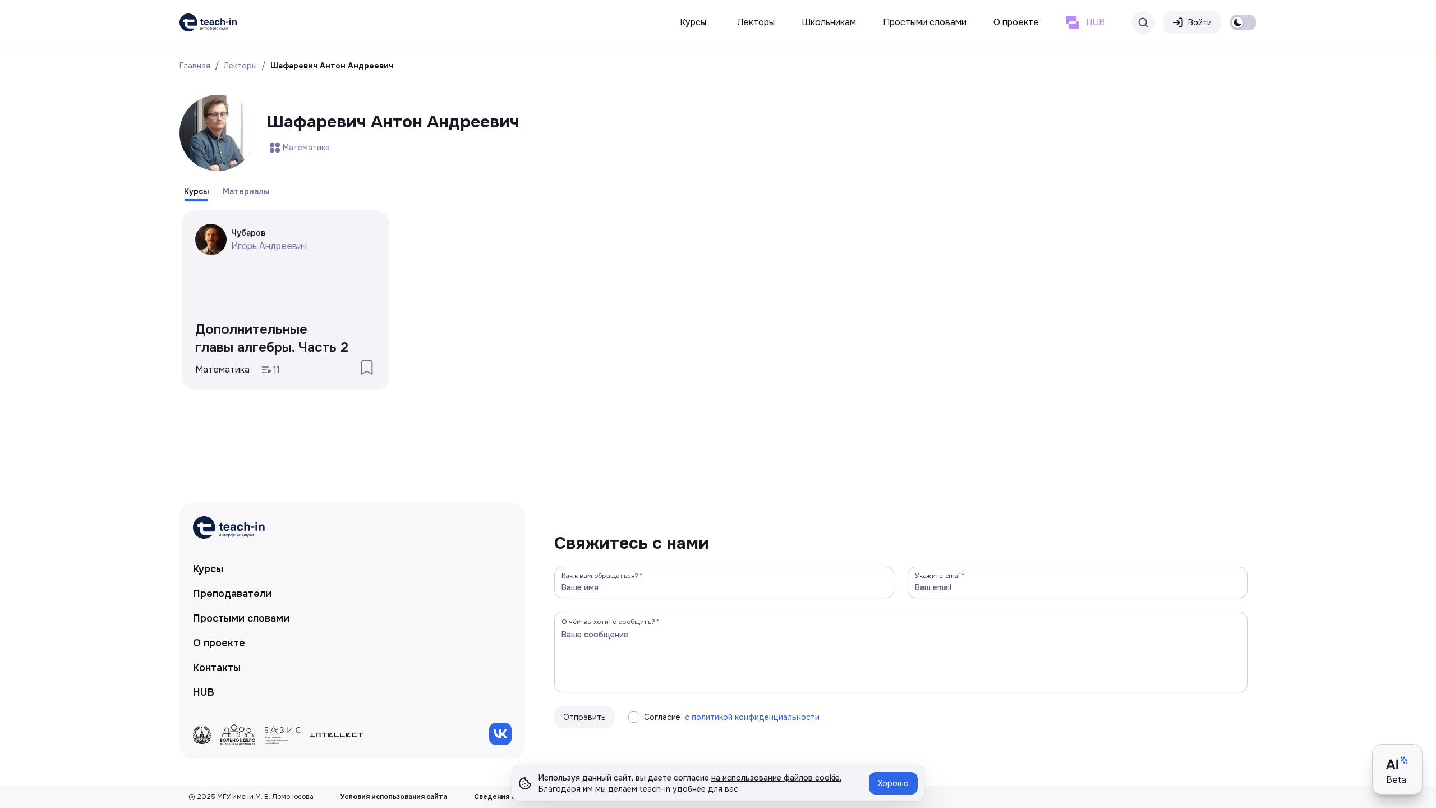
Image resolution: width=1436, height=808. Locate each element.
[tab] (196, 191)
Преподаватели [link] (232, 593)
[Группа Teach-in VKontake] (500, 734)
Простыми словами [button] (924, 22)
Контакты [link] (217, 668)
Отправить (584, 717)
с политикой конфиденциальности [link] (752, 717)
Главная (195, 66)
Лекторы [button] (756, 22)
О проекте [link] (219, 643)
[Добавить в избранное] (367, 367)
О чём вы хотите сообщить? (608, 621)
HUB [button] (1095, 22)
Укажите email (938, 575)
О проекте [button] (1016, 22)
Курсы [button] (693, 22)
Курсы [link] (208, 569)
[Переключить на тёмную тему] (1243, 22)
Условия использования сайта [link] (393, 796)
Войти (1200, 22)
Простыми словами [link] (241, 618)
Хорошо (893, 783)
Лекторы (240, 66)
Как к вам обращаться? (600, 575)
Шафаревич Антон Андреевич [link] (331, 66)
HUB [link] (203, 692)
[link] (208, 22)
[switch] (1243, 22)
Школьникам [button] (829, 22)
